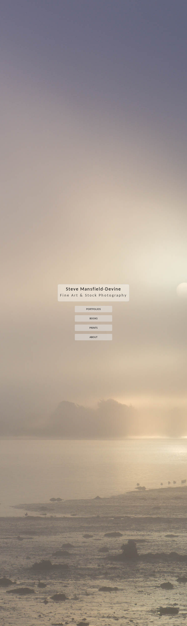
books (94, 318)
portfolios (93, 309)
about (93, 337)
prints (93, 327)
